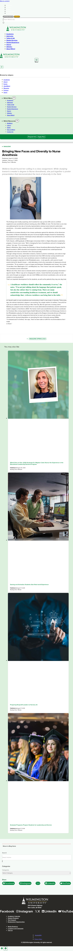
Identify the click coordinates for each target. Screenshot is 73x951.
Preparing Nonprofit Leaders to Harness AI (23, 705)
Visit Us (10, 930)
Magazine (6, 88)
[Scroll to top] (2, 949)
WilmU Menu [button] (8, 98)
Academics (10, 34)
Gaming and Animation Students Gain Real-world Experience (29, 584)
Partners (6, 90)
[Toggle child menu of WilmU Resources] (17, 120)
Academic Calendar (14, 916)
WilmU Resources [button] (9, 121)
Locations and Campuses (15, 929)
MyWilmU (9, 5)
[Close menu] (1, 67)
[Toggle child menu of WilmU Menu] (14, 97)
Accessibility (38, 935)
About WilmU (10, 49)
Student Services (12, 40)
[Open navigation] (36, 60)
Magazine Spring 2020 (37, 339)
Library (9, 7)
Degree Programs (13, 918)
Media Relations (13, 927)
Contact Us (10, 13)
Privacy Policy (38, 939)
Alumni (8, 45)
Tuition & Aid (10, 38)
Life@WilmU (7, 86)
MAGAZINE (7, 146)
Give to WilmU (11, 11)
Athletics (9, 47)
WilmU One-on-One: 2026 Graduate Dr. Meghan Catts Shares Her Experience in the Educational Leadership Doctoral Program (36, 463)
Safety (9, 9)
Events (5, 84)
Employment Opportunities (16, 922)
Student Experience (12, 42)
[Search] (3, 22)
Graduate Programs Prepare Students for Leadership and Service (31, 825)
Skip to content (4, 1)
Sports (5, 92)
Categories (5, 870)
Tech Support (12, 920)
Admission (9, 36)
